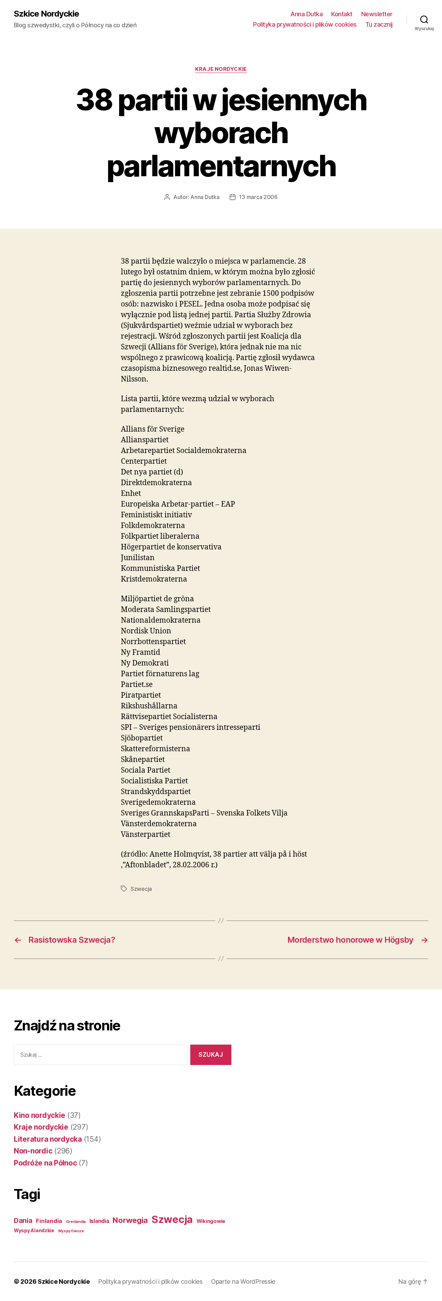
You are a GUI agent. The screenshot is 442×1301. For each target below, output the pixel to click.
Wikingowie (210, 1221)
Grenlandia (76, 1221)
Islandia (99, 1221)
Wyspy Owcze (71, 1231)
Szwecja (141, 888)
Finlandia (49, 1220)
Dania (23, 1220)
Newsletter (377, 14)
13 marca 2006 (258, 197)
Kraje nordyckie (221, 69)
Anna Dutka (306, 14)
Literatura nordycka (48, 1139)
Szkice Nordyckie (46, 14)
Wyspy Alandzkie (34, 1230)
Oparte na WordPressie (243, 1281)
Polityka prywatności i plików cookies (305, 24)
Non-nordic (33, 1151)
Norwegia (130, 1220)
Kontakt (342, 14)
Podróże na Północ (45, 1163)
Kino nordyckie (39, 1115)
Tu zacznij (379, 24)
